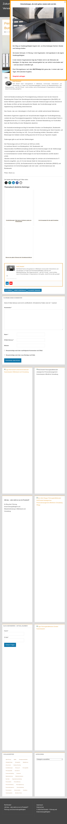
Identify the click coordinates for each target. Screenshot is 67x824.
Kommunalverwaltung (10, 773)
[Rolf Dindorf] (8, 85)
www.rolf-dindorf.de (12, 278)
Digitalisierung (25, 762)
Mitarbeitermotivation (19, 776)
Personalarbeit (8, 781)
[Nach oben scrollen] (63, 820)
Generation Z (17, 770)
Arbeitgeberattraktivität (23, 759)
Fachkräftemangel (34, 290)
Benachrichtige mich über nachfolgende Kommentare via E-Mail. (24, 350)
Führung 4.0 (17, 767)
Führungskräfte (25, 767)
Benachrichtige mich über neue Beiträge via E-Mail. (20, 355)
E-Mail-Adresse (9, 340)
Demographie (17, 762)
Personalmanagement (10, 787)
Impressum (40, 805)
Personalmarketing (20, 787)
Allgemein (8, 290)
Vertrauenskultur (17, 790)
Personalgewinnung (20, 784)
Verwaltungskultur (9, 792)
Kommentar (8, 307)
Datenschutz (40, 807)
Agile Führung (8, 759)
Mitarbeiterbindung (9, 776)
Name (6, 334)
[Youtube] (10, 283)
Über (6, 77)
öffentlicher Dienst (18, 792)
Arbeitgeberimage (20, 290)
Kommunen (19, 773)
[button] (6, 182)
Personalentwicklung (9, 784)
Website (6, 345)
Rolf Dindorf (17, 81)
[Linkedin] (7, 283)
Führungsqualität (9, 770)
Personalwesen (9, 790)
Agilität (15, 759)
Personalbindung (17, 781)
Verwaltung (25, 790)
